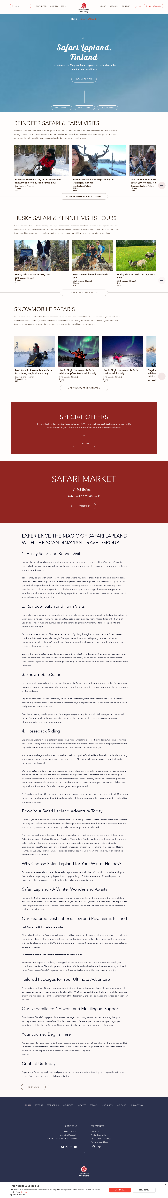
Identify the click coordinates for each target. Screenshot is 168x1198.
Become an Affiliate (99, 1142)
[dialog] (84, 1190)
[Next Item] (162, 185)
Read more (25, 1192)
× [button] (165, 1185)
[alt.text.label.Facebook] (71, 1146)
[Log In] (93, 1146)
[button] (41, 6)
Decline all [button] (144, 1190)
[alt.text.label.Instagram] (66, 1146)
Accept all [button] (120, 1190)
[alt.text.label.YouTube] (75, 1146)
